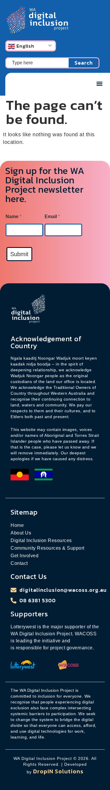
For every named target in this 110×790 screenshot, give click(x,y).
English (24, 45)
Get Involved (24, 555)
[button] (99, 83)
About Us (21, 532)
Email (52, 216)
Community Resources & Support (47, 548)
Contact (19, 563)
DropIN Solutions (58, 771)
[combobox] (37, 62)
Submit (19, 254)
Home (17, 525)
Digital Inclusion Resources (41, 540)
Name (13, 216)
